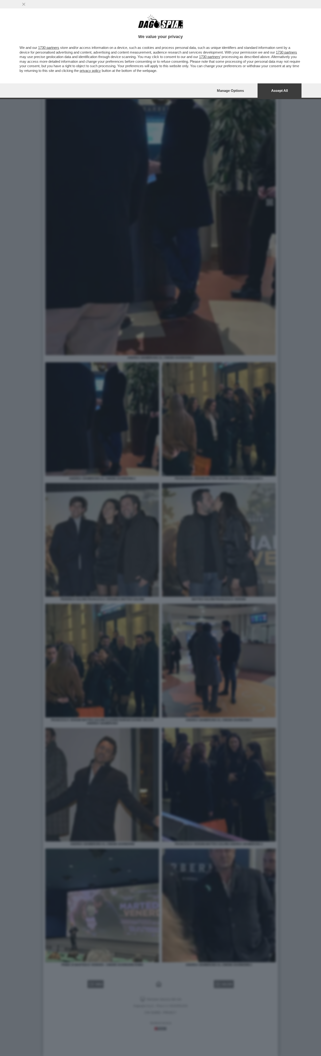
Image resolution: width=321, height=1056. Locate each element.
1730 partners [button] (48, 48)
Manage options (230, 91)
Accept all (279, 91)
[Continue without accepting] (24, 4)
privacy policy (90, 71)
